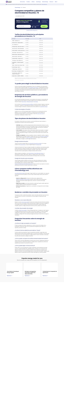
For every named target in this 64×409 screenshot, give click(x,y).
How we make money (44, 4)
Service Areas (23, 1)
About (56, 1)
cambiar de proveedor (22, 210)
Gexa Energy (24, 101)
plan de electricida (24, 202)
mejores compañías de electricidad (22, 179)
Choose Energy (17, 7)
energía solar (38, 144)
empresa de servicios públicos (27, 104)
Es (21, 7)
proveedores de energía (33, 87)
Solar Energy (38, 1)
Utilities (33, 1)
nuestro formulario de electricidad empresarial (24, 163)
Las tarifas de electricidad (20, 173)
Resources (52, 1)
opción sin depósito (44, 136)
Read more (9, 275)
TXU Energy (35, 101)
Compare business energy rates (32, 30)
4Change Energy (30, 101)
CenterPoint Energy (43, 106)
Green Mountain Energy (38, 153)
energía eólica (22, 144)
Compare (44, 26)
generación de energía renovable (35, 143)
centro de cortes (40, 113)
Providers (29, 1)
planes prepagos (30, 137)
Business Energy (45, 1)
